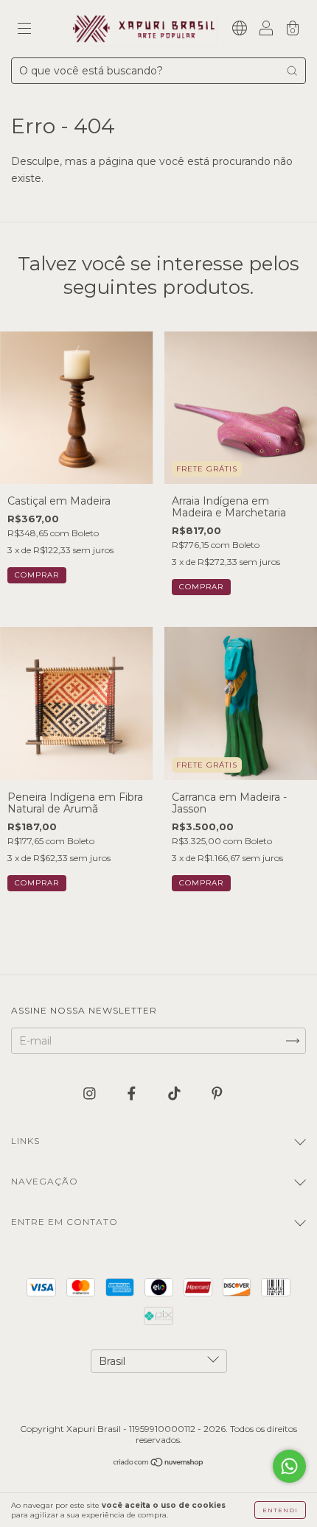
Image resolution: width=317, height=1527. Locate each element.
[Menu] (24, 30)
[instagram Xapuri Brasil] (91, 1093)
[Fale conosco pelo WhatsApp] (289, 1466)
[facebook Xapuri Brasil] (133, 1093)
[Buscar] (291, 70)
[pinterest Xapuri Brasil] (217, 1093)
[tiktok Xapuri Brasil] (176, 1093)
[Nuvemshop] (159, 1463)
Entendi (280, 1510)
